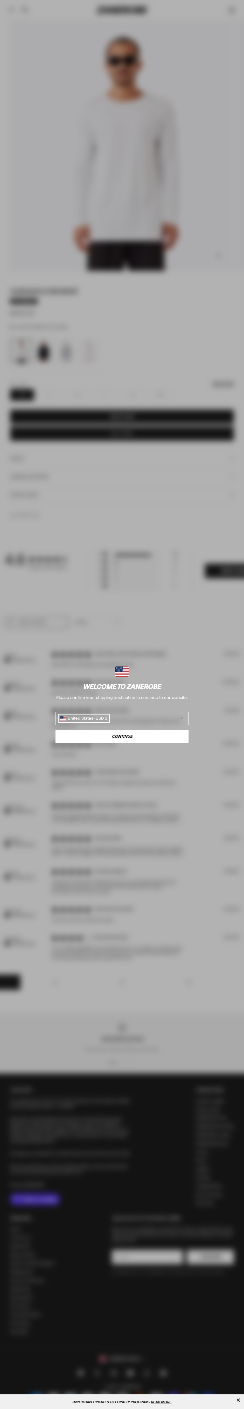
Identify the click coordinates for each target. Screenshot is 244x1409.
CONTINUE (122, 736)
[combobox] (84, 718)
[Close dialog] (238, 1400)
